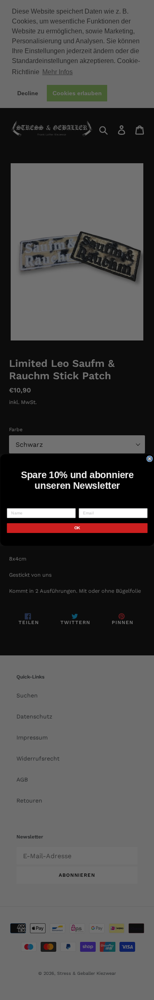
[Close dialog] (149, 459)
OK (77, 528)
